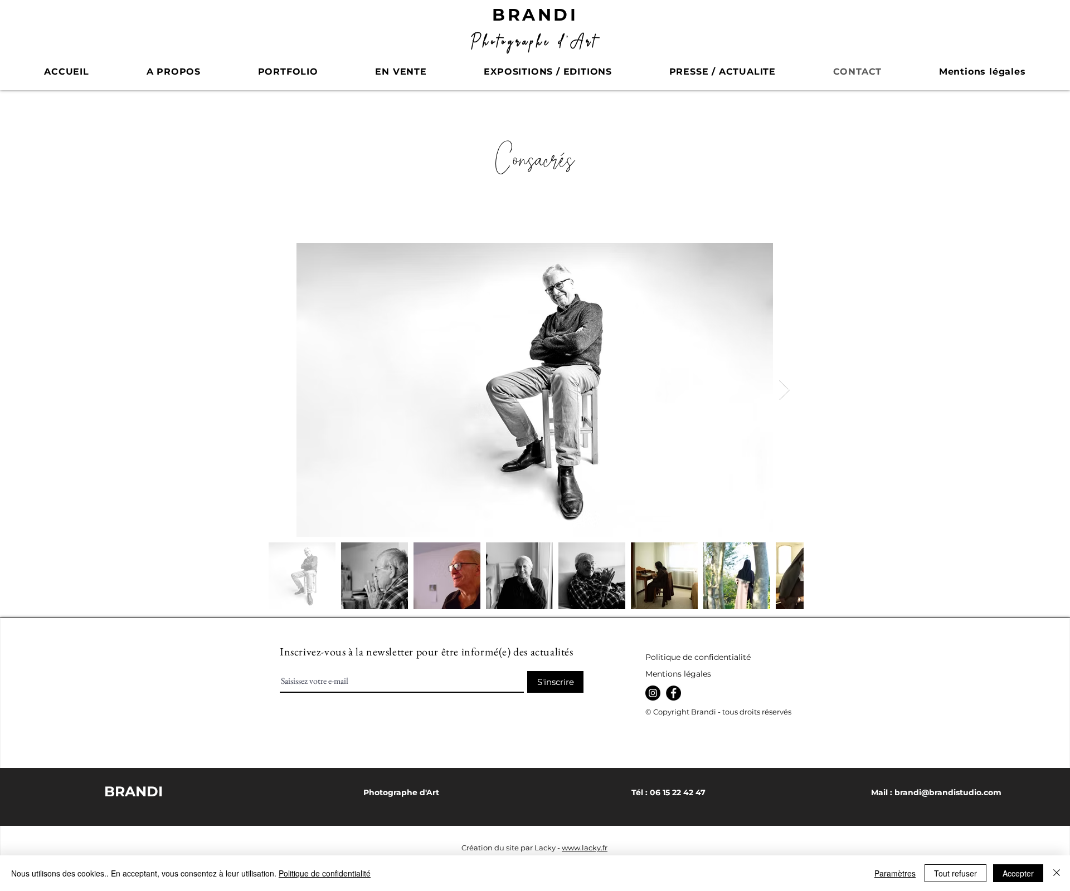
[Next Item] (784, 390)
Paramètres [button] (895, 873)
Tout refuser (955, 873)
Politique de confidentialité (325, 873)
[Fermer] (1056, 873)
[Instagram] (652, 693)
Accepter (1018, 873)
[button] (287, 71)
